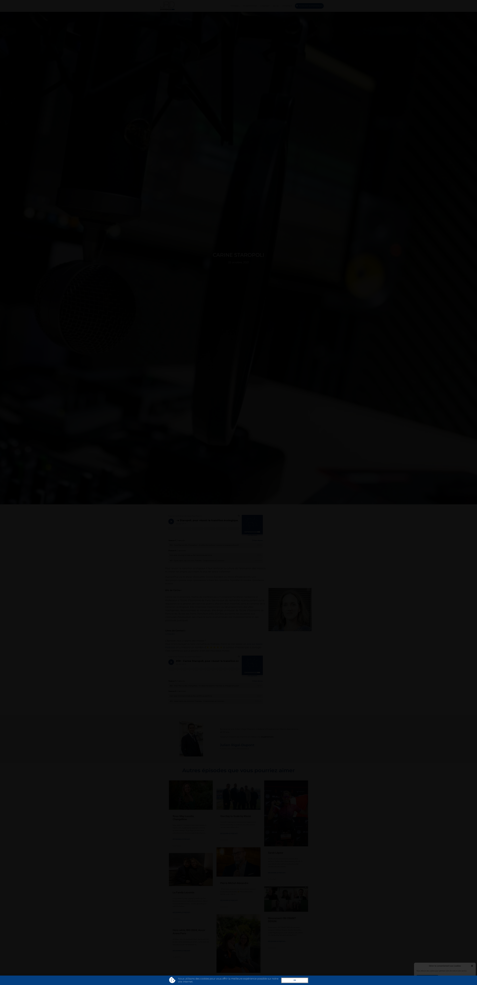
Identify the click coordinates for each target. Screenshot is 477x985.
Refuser (445, 978)
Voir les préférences (463, 978)
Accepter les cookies (427, 978)
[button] (472, 966)
